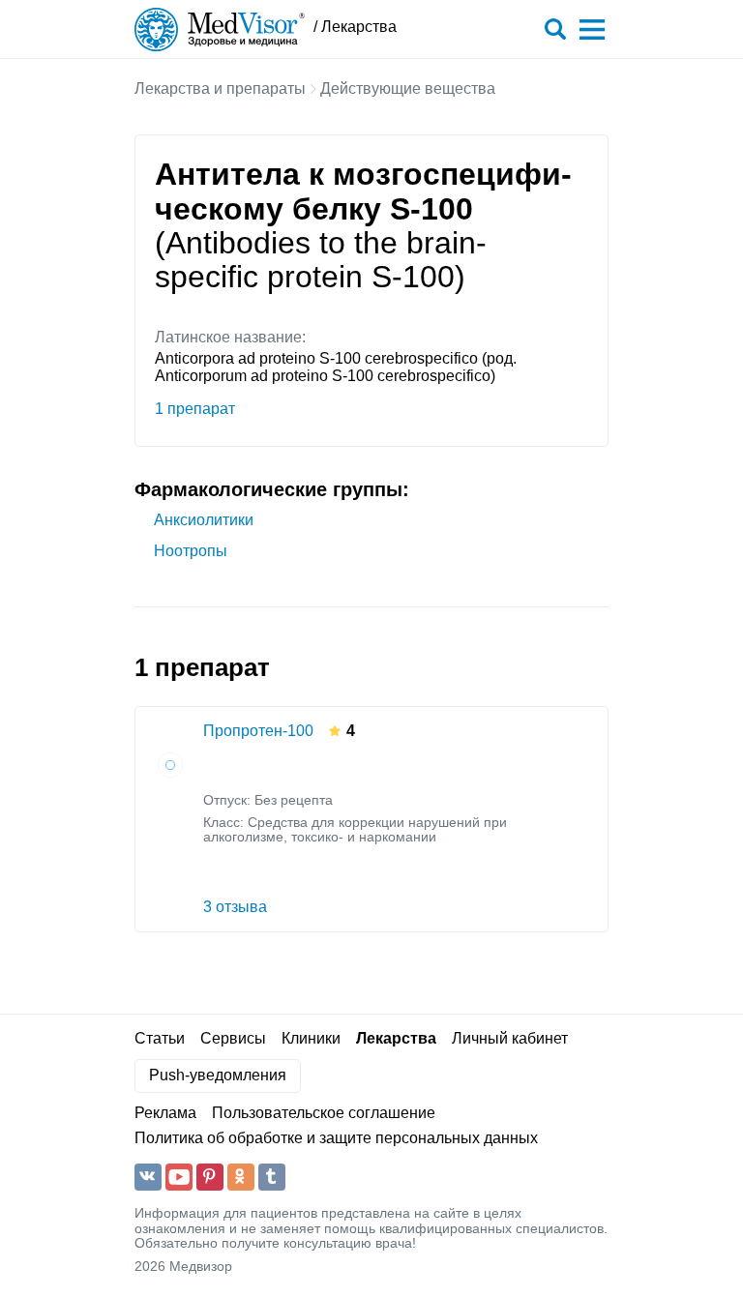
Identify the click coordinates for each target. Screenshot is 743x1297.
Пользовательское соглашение (323, 1113)
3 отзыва (235, 907)
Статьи (159, 1038)
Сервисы (233, 1038)
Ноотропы (190, 551)
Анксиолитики (203, 520)
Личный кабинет (510, 1038)
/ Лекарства (355, 26)
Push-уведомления (217, 1075)
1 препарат (195, 408)
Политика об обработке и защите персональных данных (336, 1138)
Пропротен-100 (258, 730)
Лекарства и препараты (220, 88)
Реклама (165, 1113)
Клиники (311, 1038)
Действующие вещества (407, 88)
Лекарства (396, 1038)
